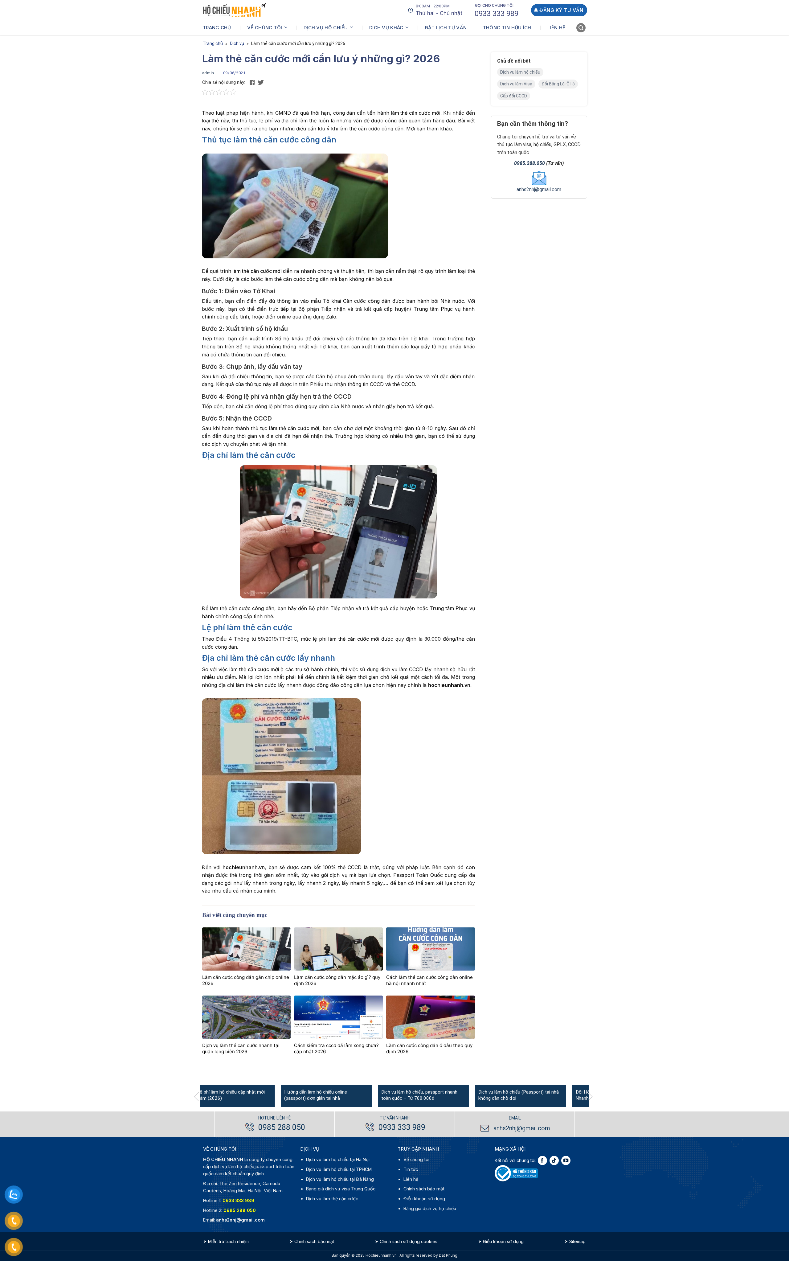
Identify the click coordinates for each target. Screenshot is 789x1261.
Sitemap (577, 1241)
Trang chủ (217, 28)
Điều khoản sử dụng (424, 1198)
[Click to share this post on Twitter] (261, 82)
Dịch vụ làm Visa (516, 83)
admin (208, 73)
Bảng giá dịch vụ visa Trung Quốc (340, 1189)
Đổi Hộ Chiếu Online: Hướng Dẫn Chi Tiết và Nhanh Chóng (539, 1095)
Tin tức (410, 1169)
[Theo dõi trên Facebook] (542, 1160)
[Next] (592, 1097)
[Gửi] (581, 28)
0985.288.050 (529, 163)
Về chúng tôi (264, 28)
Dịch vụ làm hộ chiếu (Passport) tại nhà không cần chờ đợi (344, 1095)
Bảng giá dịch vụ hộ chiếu (429, 1208)
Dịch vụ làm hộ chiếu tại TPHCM (339, 1169)
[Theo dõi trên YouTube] (565, 1160)
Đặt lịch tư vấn (446, 28)
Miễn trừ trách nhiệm (228, 1241)
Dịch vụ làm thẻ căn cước (332, 1198)
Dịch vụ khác (386, 28)
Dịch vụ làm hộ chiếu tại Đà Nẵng (340, 1179)
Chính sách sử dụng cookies (408, 1241)
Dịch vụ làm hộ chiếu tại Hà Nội (338, 1159)
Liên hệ (556, 28)
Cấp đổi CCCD (513, 95)
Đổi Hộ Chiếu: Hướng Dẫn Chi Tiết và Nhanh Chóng (438, 1095)
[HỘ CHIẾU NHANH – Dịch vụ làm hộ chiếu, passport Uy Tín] (234, 10)
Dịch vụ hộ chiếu (326, 28)
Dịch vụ (237, 43)
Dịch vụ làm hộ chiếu (520, 72)
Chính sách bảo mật (423, 1189)
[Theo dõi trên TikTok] (554, 1160)
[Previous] (199, 1097)
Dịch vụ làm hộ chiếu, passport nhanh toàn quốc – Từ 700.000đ (244, 1095)
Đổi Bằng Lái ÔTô (558, 83)
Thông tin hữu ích (507, 28)
